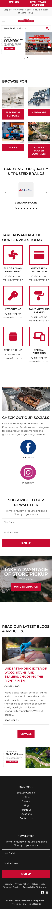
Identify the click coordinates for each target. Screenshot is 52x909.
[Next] (46, 192)
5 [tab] (27, 208)
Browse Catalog (26, 792)
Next (50, 43)
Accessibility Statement (35, 887)
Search (8, 884)
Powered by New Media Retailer (25, 904)
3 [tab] (22, 208)
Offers (26, 797)
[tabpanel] (26, 192)
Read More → (11, 720)
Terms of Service (11, 887)
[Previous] (5, 192)
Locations (26, 814)
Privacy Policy (21, 884)
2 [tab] (19, 208)
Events (26, 801)
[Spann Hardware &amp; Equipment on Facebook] (42, 892)
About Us (26, 809)
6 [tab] (30, 208)
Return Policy (38, 884)
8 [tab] (36, 208)
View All (26, 734)
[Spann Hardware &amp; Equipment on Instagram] (47, 892)
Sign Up (26, 543)
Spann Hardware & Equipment (29, 901)
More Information (26, 586)
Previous (2, 43)
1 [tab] (16, 208)
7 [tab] (33, 208)
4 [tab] (24, 208)
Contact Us (26, 818)
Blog (26, 805)
